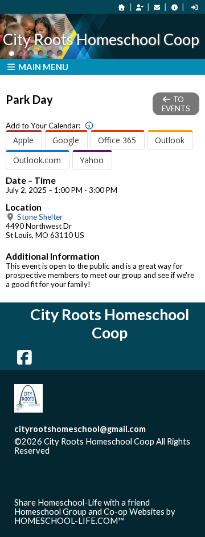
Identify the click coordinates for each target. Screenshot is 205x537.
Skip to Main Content (99, 450)
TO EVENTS (176, 104)
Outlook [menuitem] (169, 140)
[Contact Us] (157, 7)
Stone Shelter (39, 216)
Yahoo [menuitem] (92, 160)
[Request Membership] (140, 7)
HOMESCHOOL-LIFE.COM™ (69, 521)
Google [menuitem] (65, 140)
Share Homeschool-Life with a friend (82, 502)
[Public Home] (122, 7)
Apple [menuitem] (23, 140)
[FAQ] (174, 7)
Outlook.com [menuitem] (37, 160)
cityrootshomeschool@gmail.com (80, 429)
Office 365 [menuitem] (117, 140)
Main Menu (42, 67)
